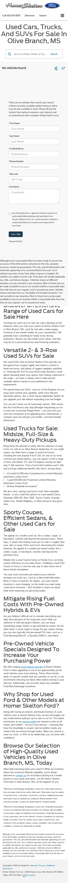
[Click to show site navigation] (62, 15)
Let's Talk (15, 234)
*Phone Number (16, 161)
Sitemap (33, 865)
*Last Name (14, 136)
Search (54, 54)
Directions (30, 15)
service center (29, 721)
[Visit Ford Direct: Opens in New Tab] (29, 875)
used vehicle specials (32, 667)
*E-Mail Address (16, 148)
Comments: (14, 186)
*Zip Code (13, 174)
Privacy (42, 865)
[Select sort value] (62, 68)
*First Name (14, 123)
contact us (21, 775)
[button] (11, 15)
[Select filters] (56, 68)
